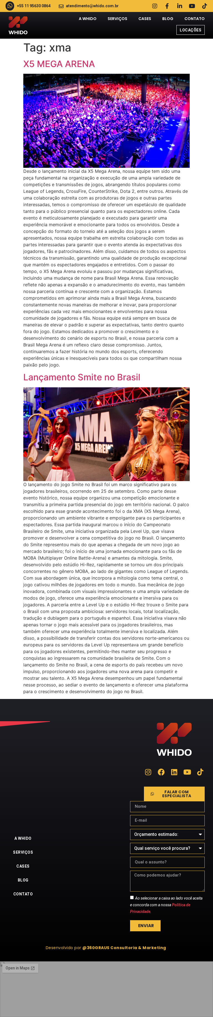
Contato (194, 18)
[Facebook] (161, 772)
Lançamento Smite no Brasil (81, 377)
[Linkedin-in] (179, 6)
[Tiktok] (204, 6)
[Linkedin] (174, 772)
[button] (106, 947)
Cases (144, 18)
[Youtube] (192, 6)
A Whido (88, 18)
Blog (167, 18)
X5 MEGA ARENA (59, 63)
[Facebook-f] (167, 6)
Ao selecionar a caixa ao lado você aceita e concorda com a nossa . (166, 904)
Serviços (117, 18)
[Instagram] (155, 6)
